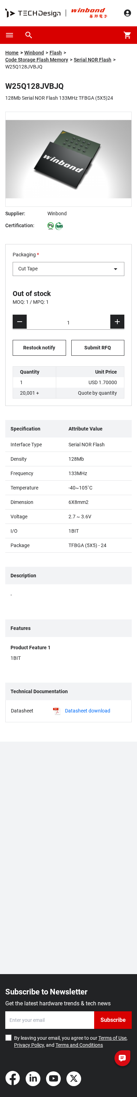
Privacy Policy (29, 1045)
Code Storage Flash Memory (36, 60)
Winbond (34, 52)
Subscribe (113, 1020)
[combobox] (68, 269)
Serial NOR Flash (92, 60)
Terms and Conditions (79, 1045)
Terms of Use (112, 1038)
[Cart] (127, 35)
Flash (56, 52)
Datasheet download (87, 711)
